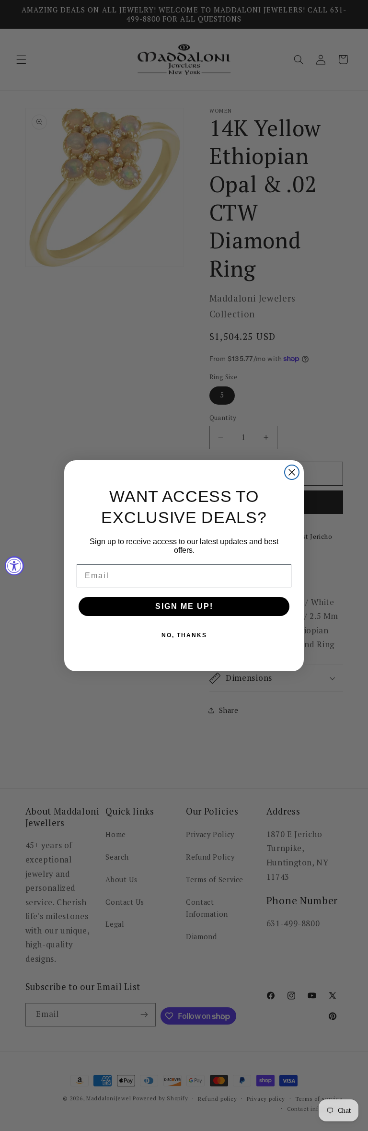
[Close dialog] (292, 472)
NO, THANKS (184, 635)
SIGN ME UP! (184, 606)
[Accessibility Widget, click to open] (14, 565)
